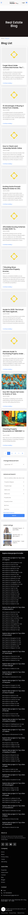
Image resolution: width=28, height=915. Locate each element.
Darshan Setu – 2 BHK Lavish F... (17, 535)
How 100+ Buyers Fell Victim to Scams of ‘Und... (13, 393)
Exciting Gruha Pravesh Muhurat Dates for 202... (12, 187)
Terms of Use (4, 913)
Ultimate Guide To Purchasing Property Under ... (14, 353)
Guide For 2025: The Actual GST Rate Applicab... (13, 310)
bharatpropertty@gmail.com (11, 895)
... (22, 79)
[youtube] (10, 844)
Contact (3, 875)
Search (14, 515)
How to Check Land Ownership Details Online (12, 147)
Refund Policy (21, 913)
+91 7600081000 (7, 893)
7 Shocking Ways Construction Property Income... (11, 269)
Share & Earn (4, 872)
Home (2, 852)
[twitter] (6, 844)
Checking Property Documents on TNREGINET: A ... (13, 431)
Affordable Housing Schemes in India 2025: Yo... (14, 228)
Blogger (3, 880)
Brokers (3, 882)
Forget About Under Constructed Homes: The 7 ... (13, 66)
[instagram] (14, 844)
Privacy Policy (12, 913)
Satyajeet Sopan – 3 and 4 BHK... (18, 529)
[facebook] (2, 844)
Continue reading (7, 83)
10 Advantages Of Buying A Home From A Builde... (13, 107)
